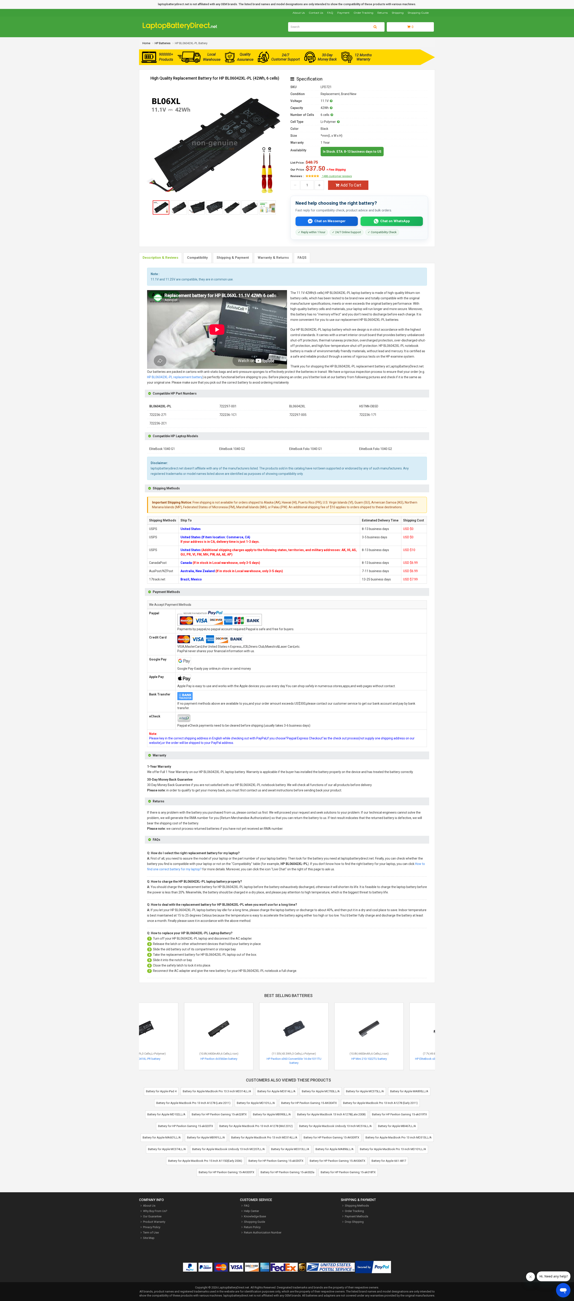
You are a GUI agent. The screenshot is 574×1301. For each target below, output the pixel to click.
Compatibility (197, 258)
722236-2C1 (158, 423)
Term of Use (151, 1232)
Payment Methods (356, 1216)
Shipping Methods (357, 1205)
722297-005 (298, 415)
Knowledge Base (255, 1216)
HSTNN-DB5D (368, 406)
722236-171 (367, 415)
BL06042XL (297, 406)
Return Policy (252, 1227)
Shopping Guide (418, 12)
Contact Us (316, 12)
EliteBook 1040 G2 (232, 449)
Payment (343, 12)
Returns (382, 12)
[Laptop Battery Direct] (181, 28)
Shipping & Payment (233, 258)
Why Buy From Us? (155, 1211)
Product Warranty (154, 1221)
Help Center (251, 1211)
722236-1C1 (228, 415)
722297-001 (228, 406)
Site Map (148, 1238)
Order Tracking (363, 12)
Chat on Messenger (330, 221)
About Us (299, 12)
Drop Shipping (354, 1221)
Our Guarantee (152, 1216)
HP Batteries (162, 43)
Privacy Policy (151, 1227)
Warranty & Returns (273, 258)
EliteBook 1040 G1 (162, 449)
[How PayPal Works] (373, 1268)
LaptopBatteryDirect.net (233, 1287)
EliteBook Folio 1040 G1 (305, 449)
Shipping (398, 12)
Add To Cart (351, 185)
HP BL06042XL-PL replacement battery (174, 377)
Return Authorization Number (262, 1232)
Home (146, 43)
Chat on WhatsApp (395, 221)
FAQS (302, 258)
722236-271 (158, 415)
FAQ (330, 12)
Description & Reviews (160, 258)
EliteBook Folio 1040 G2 (375, 449)
